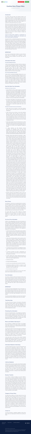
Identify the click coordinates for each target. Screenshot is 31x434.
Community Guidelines (16, 422)
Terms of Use (4, 422)
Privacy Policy (10, 422)
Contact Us (3, 423)
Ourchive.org (8, 428)
